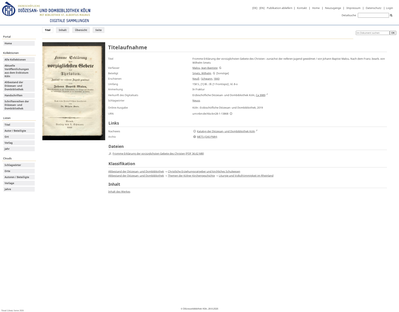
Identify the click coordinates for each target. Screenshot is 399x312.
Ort (7, 137)
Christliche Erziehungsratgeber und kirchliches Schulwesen (204, 171)
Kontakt (302, 8)
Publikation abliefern (279, 8)
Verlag (9, 143)
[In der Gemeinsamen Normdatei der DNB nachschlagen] (220, 68)
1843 (216, 78)
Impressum (353, 8)
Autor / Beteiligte (15, 130)
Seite (98, 30)
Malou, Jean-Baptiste (205, 68)
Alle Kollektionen (15, 59)
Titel (7, 124)
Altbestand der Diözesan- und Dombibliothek (14, 85)
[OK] (391, 15)
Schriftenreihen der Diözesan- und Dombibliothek (17, 105)
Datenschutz (373, 8)
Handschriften (13, 95)
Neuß (195, 78)
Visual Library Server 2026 (12, 310)
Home (316, 8)
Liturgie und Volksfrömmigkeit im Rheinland (246, 175)
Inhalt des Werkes (119, 191)
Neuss (196, 100)
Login (389, 8)
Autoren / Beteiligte (17, 177)
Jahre (8, 189)
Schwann (206, 78)
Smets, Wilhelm (201, 73)
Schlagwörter (13, 165)
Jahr (7, 149)
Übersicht (81, 30)
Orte (7, 171)
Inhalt (62, 30)
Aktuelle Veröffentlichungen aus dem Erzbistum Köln (17, 71)
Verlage (9, 183)
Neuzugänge (333, 8)
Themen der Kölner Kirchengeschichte (191, 175)
